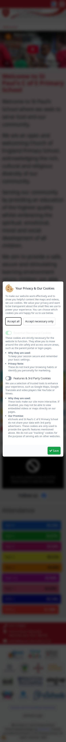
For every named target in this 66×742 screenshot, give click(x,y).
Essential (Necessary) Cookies (32, 333)
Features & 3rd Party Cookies (32, 378)
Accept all (13, 321)
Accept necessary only (39, 321)
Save (55, 451)
